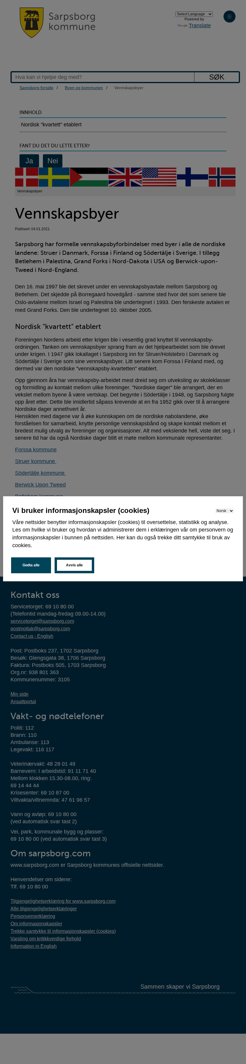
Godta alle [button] (31, 565)
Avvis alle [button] (74, 565)
